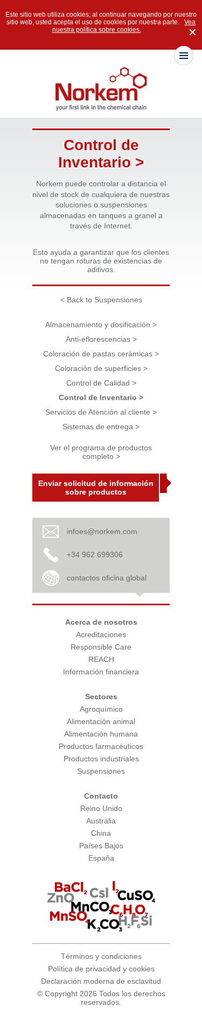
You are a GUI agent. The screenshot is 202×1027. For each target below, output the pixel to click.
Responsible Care (101, 647)
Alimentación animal (101, 721)
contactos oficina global (107, 577)
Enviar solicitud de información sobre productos (96, 487)
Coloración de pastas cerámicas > (101, 353)
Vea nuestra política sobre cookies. (124, 25)
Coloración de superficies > (101, 368)
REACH (101, 659)
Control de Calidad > (101, 383)
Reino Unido (101, 808)
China (101, 833)
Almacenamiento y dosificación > (101, 324)
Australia (101, 820)
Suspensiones (101, 771)
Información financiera (101, 671)
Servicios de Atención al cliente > (101, 412)
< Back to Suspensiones (101, 299)
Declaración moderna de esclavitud (101, 981)
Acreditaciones (101, 634)
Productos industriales (101, 758)
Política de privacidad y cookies (101, 968)
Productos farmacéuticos (101, 746)
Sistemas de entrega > (101, 426)
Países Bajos (101, 845)
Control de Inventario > (101, 397)
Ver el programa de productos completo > (101, 452)
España (101, 858)
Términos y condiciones (101, 956)
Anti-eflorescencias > (101, 339)
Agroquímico (101, 709)
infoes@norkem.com (102, 531)
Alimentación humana (101, 733)
